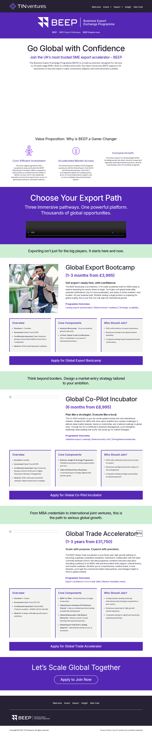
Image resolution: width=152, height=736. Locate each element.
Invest (106, 7)
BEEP (54, 32)
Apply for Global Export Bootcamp (76, 360)
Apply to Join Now (76, 679)
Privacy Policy (105, 730)
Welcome (96, 7)
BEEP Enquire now (91, 32)
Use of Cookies (118, 730)
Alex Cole (138, 7)
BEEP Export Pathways (70, 32)
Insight (128, 7)
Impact (117, 7)
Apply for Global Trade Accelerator (76, 646)
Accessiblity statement (134, 730)
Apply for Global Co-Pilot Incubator (76, 495)
